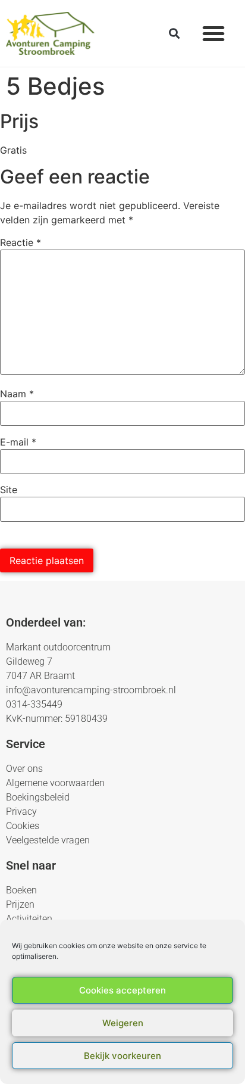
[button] (213, 33)
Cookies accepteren (122, 990)
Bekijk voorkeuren (122, 1055)
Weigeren (122, 1023)
